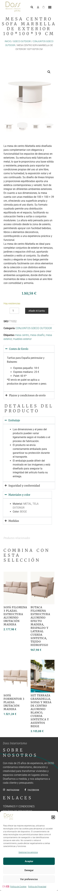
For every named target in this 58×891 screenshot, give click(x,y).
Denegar (29, 870)
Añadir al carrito (37, 311)
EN (4, 886)
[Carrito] (43, 6)
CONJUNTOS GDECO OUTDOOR (33, 328)
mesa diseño (37, 335)
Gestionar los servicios (28, 852)
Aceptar (29, 861)
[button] (53, 817)
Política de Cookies (18, 886)
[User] (38, 7)
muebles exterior (22, 339)
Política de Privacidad (37, 886)
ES (7, 886)
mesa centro (22, 335)
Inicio (8, 41)
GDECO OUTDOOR (22, 41)
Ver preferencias (29, 879)
